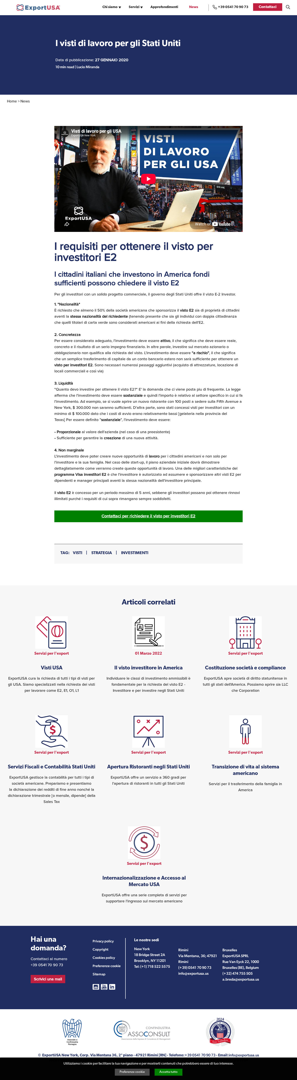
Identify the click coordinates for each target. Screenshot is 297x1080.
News (193, 7)
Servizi (134, 7)
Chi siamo (110, 7)
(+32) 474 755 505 (237, 973)
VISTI (77, 553)
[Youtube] (104, 987)
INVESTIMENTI (134, 553)
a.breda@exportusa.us (240, 979)
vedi (52, 655)
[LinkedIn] (112, 987)
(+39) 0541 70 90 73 (194, 967)
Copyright (100, 949)
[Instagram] (96, 987)
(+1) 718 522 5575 (155, 966)
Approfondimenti (164, 7)
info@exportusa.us (193, 973)
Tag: (65, 553)
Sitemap (99, 974)
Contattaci (268, 7)
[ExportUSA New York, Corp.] (38, 7)
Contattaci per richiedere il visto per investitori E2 (148, 516)
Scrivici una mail (48, 979)
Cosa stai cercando (288, 7)
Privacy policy (103, 941)
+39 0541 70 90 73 (233, 7)
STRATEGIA (101, 553)
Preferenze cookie (132, 1072)
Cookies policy (104, 958)
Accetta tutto (168, 1072)
